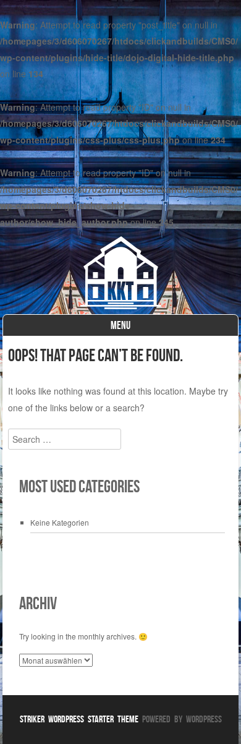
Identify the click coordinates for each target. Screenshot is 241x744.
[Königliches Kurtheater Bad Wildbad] (120, 305)
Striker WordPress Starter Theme (79, 719)
